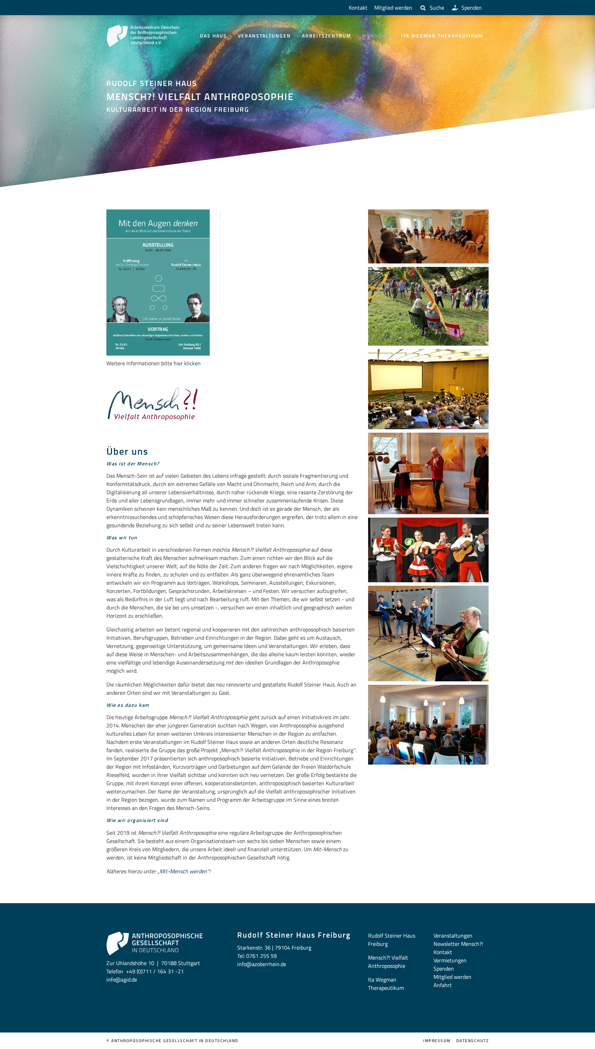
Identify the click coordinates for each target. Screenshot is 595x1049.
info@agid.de (121, 979)
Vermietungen (450, 960)
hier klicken (188, 363)
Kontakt (358, 7)
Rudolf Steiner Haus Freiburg (391, 939)
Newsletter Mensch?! (458, 944)
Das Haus (213, 35)
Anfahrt (443, 985)
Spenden (471, 7)
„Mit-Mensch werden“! (183, 871)
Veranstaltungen (264, 35)
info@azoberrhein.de (261, 964)
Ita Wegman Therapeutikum (442, 35)
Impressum (437, 1041)
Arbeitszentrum (326, 35)
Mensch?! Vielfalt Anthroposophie (388, 961)
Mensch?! (376, 35)
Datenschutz (472, 1041)
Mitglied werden (393, 7)
